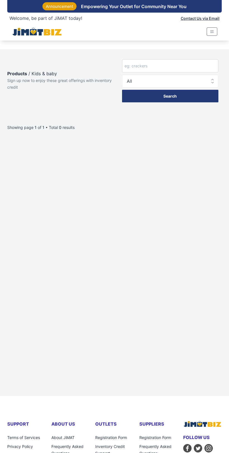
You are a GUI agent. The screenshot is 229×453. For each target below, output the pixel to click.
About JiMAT (63, 437)
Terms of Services (23, 437)
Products (17, 73)
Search (170, 96)
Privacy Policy (20, 446)
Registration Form (111, 437)
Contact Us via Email (200, 18)
